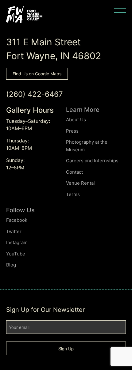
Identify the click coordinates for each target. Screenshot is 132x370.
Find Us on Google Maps (37, 73)
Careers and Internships (92, 161)
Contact (74, 172)
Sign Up (66, 348)
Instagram (17, 242)
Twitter (13, 231)
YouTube (15, 254)
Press (72, 131)
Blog (11, 265)
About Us (76, 120)
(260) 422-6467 (34, 94)
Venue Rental (80, 183)
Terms (73, 194)
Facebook (16, 220)
